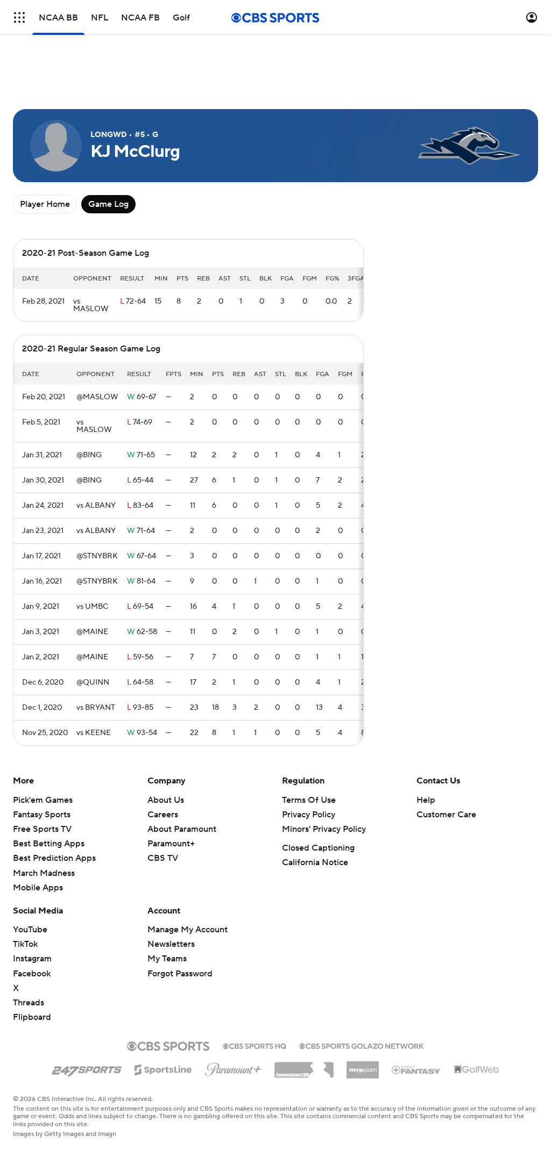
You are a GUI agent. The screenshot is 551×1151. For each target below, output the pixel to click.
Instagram (32, 958)
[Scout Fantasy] (416, 1069)
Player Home (45, 204)
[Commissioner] (304, 1066)
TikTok (25, 944)
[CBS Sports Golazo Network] (361, 1045)
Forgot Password (180, 973)
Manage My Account (187, 929)
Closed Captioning (318, 848)
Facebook (32, 973)
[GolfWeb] (476, 1069)
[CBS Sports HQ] (254, 1045)
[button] (19, 17)
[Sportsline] (163, 1068)
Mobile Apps (38, 887)
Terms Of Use (309, 800)
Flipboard (32, 1017)
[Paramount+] (233, 1067)
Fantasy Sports (41, 814)
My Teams (167, 958)
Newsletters (171, 944)
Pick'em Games (43, 800)
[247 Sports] (87, 1067)
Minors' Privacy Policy (324, 829)
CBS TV (162, 858)
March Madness (44, 873)
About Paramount (181, 829)
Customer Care (446, 814)
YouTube (30, 929)
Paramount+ (171, 843)
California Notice (315, 862)
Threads (28, 1002)
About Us (165, 800)
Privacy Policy (308, 814)
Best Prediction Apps (54, 858)
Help (425, 800)
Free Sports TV (42, 829)
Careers (162, 814)
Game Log (108, 204)
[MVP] (363, 1065)
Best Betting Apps (48, 843)
